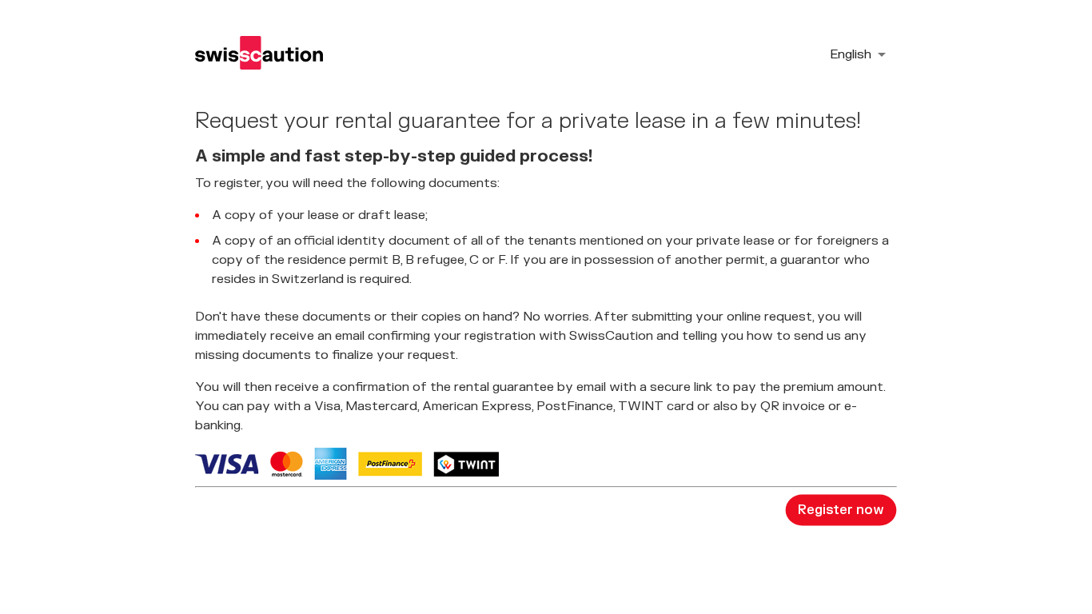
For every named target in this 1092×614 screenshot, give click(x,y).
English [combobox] (850, 54)
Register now (841, 510)
